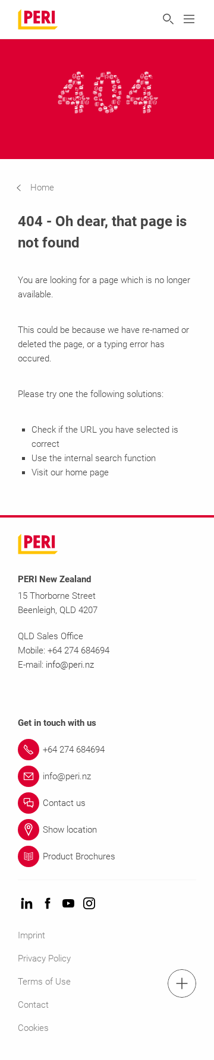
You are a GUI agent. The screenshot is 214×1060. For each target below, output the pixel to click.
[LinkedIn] (27, 904)
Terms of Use (44, 981)
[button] (44, 187)
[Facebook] (47, 904)
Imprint (31, 935)
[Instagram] (89, 904)
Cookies (33, 1028)
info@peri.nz (70, 664)
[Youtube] (68, 904)
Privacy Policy (44, 958)
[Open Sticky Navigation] (182, 983)
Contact (33, 1004)
